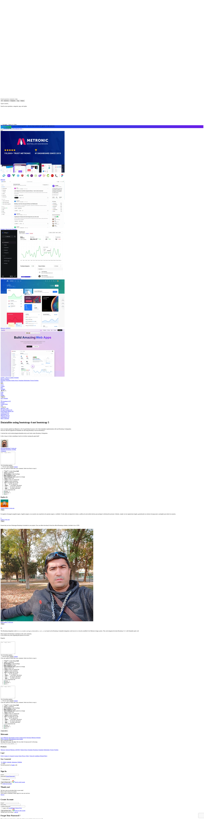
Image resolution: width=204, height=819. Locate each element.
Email (2, 774)
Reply (2, 509)
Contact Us (7, 756)
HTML (14, 449)
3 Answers (3, 451)
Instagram (14, 762)
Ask (4, 398)
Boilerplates (27, 380)
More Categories (5, 418)
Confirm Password (5, 806)
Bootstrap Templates (6, 380)
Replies (22, 100)
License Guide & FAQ (21, 737)
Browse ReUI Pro (6, 127)
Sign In (3, 396)
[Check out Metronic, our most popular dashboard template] (2, 391)
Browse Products (5, 379)
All (1, 100)
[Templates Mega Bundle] (16, 739)
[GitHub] (4, 391)
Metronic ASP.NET (15, 749)
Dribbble (19, 762)
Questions (6, 100)
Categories (12, 100)
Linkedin (9, 762)
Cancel (11, 466)
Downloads (12, 737)
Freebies (36, 380)
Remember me (6, 779)
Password (3, 776)
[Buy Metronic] (5, 739)
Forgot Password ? (10, 776)
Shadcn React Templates (17, 380)
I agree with (6, 808)
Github (4, 762)
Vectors (32, 380)
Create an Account (7, 783)
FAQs (2, 756)
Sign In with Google (19, 782)
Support (12, 756)
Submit (16, 466)
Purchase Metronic (31, 737)
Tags (18, 100)
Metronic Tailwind (5, 749)
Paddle (13, 765)
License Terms (18, 756)
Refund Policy (43, 756)
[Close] (1, 768)
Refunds (38, 737)
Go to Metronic (5, 737)
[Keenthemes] (12, 128)
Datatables (3, 449)
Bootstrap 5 (9, 449)
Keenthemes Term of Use (15, 808)
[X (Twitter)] (5, 391)
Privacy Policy (25, 756)
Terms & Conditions (35, 756)
